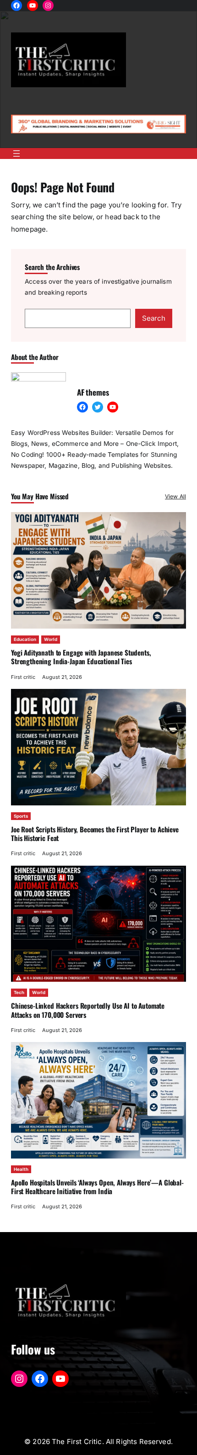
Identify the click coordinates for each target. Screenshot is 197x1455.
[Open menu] (16, 153)
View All (175, 496)
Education (25, 639)
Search (153, 318)
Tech (19, 992)
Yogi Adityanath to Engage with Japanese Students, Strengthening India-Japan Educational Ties (81, 656)
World (50, 639)
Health (21, 1169)
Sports (21, 816)
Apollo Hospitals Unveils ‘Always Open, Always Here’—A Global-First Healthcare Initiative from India (97, 1186)
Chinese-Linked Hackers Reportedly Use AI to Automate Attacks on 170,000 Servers (87, 1009)
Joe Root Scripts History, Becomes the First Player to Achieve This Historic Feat (95, 833)
